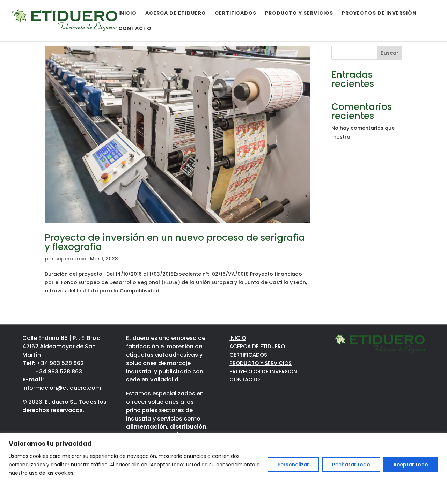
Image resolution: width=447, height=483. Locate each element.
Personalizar (293, 464)
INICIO (237, 338)
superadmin (70, 258)
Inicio (127, 13)
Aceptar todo (410, 464)
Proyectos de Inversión (379, 13)
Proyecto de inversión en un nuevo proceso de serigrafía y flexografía (175, 242)
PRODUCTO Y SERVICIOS (260, 363)
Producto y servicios (299, 13)
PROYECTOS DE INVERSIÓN (263, 371)
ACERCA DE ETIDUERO (257, 346)
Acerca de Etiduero (175, 13)
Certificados (235, 13)
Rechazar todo (351, 464)
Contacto (135, 29)
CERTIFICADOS (248, 354)
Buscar (389, 53)
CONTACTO (244, 379)
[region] (223, 458)
